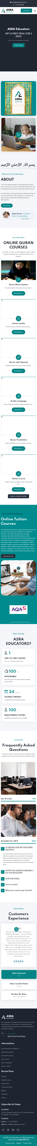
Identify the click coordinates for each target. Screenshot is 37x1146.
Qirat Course (5, 1059)
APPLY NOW (13, 45)
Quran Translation (18, 440)
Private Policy (27, 1143)
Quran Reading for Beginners (10, 1048)
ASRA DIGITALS (23, 1140)
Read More (17, 293)
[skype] (13, 1130)
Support (18, 1143)
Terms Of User (10, 1143)
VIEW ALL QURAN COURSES (18, 496)
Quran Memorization (18, 285)
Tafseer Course (18, 479)
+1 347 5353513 (19, 5)
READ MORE (6, 205)
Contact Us (26, 10)
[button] (8, 622)
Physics (3, 1097)
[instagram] (18, 1130)
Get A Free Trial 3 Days (16, 1036)
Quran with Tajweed (18, 362)
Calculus (4, 1076)
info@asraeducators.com (19, 2)
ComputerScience (7, 1087)
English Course (6, 1080)
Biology (3, 1090)
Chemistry (4, 1094)
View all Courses (8, 556)
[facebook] (3, 1130)
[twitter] (8, 1130)
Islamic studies (18, 323)
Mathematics (5, 1083)
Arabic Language (18, 401)
